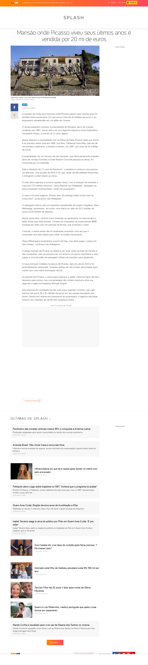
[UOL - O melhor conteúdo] (14, 2)
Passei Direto (54, 2)
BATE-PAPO (36, 2)
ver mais (53, 642)
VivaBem (89, 9)
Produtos (15, 9)
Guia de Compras (133, 9)
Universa (82, 9)
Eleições (28, 9)
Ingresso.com (27, 2)
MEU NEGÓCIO (45, 2)
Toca (124, 9)
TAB (116, 9)
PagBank (63, 2)
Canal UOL (105, 9)
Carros (49, 9)
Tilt (94, 9)
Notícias (35, 9)
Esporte (69, 9)
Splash (76, 9)
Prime (119, 9)
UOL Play (70, 2)
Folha (62, 9)
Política (42, 9)
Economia (56, 9)
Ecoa (98, 9)
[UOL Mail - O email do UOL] (114, 2)
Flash (21, 9)
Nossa (112, 9)
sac (109, 2)
